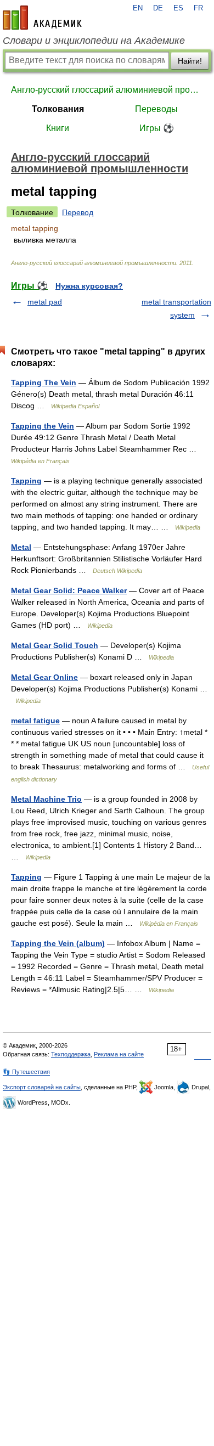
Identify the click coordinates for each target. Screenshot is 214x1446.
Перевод (77, 212)
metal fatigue (35, 720)
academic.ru (42, 17)
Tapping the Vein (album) (58, 943)
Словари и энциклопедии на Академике (94, 40)
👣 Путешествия (26, 1071)
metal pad (44, 301)
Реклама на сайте (119, 1054)
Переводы (156, 109)
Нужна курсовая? (89, 286)
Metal (21, 547)
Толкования (58, 109)
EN (138, 8)
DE (158, 8)
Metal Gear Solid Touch (54, 645)
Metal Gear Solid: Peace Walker (69, 590)
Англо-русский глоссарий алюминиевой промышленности (107, 89)
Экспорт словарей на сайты (42, 1087)
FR (198, 8)
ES (178, 8)
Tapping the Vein (42, 425)
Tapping (26, 480)
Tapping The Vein (43, 382)
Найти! (190, 61)
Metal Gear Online (44, 677)
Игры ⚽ (156, 128)
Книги (57, 128)
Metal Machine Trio (46, 799)
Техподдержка (71, 1054)
